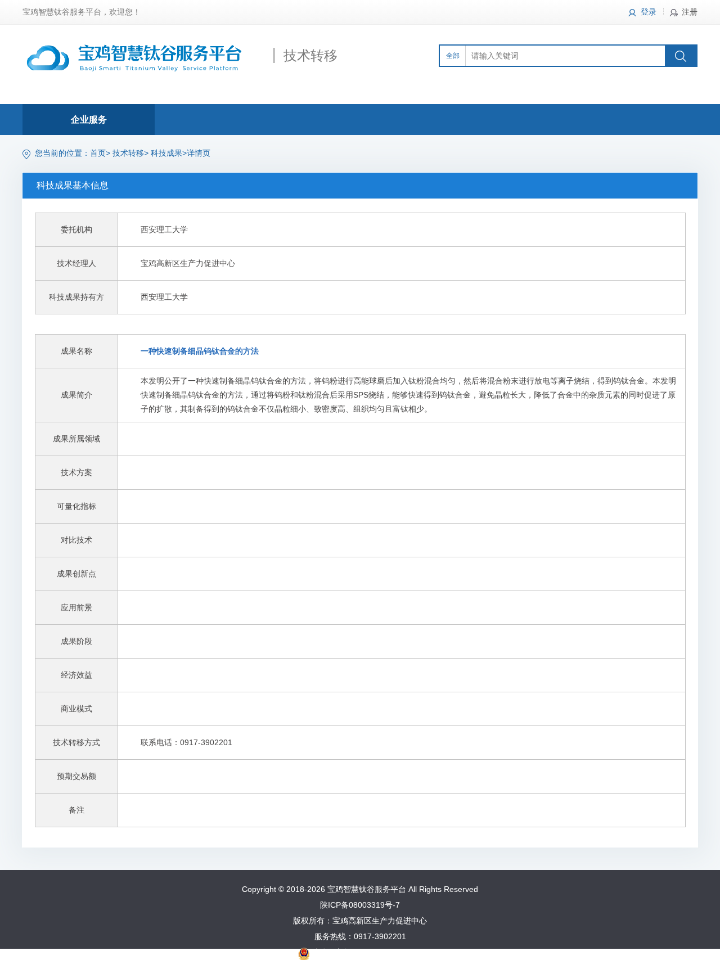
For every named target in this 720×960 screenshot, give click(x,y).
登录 (648, 11)
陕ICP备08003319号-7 (360, 904)
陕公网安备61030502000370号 (367, 952)
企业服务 (89, 119)
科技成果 (166, 152)
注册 (690, 11)
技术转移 (128, 152)
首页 (98, 152)
